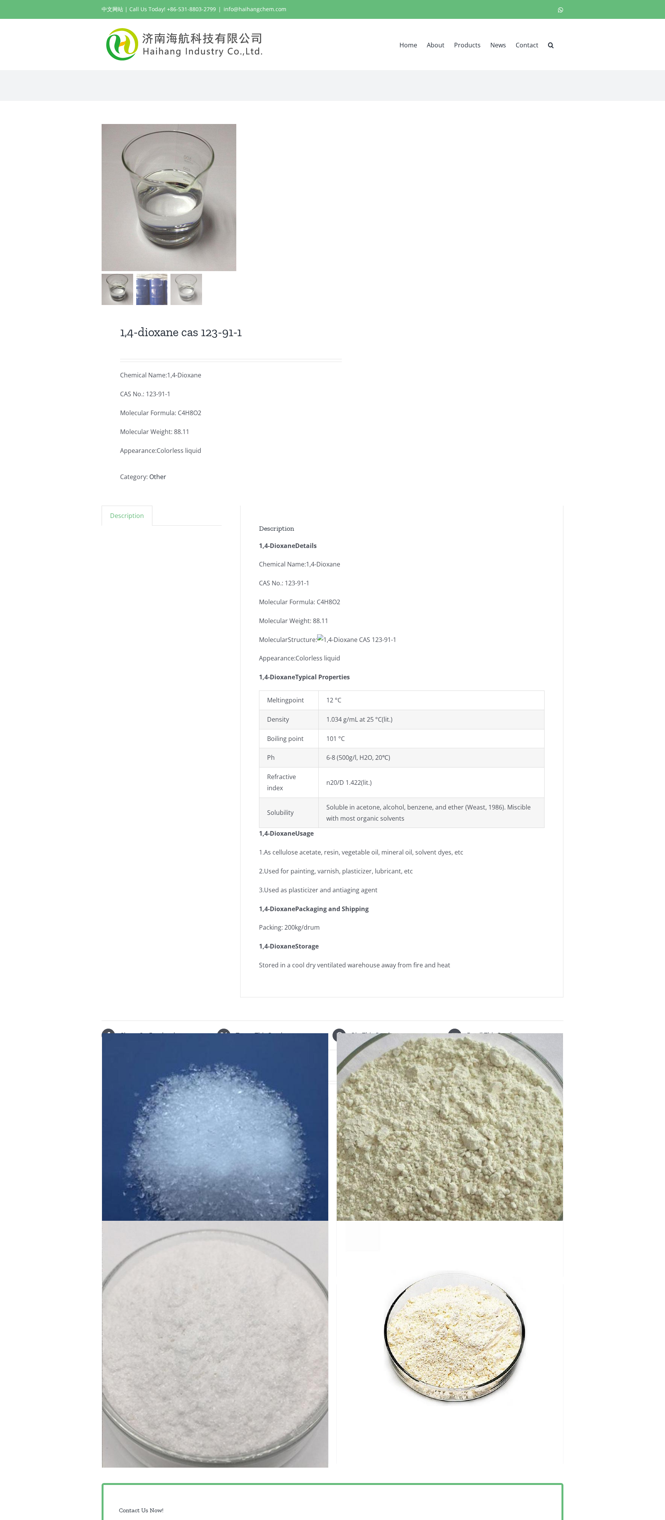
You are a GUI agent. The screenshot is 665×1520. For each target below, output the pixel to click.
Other (157, 477)
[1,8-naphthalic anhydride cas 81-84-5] (450, 1156)
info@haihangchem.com (255, 9)
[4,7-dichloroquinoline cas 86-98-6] (450, 1344)
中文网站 (112, 9)
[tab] (127, 516)
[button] (551, 44)
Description (127, 515)
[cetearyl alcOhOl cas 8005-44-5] (215, 1156)
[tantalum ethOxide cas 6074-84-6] (215, 1344)
